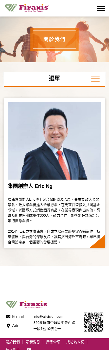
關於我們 (13, 342)
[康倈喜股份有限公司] (29, 8)
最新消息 (33, 342)
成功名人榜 (75, 342)
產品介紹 (53, 342)
